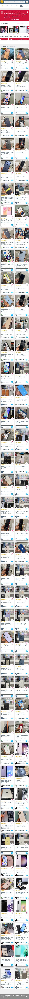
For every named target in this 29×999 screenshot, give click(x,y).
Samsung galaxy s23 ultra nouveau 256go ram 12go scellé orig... (22, 758)
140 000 (4, 554)
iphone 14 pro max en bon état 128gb (7, 131)
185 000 (18, 420)
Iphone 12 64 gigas (6, 623)
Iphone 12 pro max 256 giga (21, 198)
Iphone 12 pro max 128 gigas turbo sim (21, 646)
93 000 (3, 577)
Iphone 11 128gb (5, 645)
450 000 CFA (12, 34)
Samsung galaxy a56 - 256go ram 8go (22, 915)
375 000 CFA (23, 34)
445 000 (19, 487)
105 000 (18, 644)
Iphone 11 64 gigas (6, 847)
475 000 (19, 801)
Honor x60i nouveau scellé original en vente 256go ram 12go (7, 870)
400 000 (19, 980)
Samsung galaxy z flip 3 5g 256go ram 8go (7, 960)
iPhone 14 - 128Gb (5, 85)
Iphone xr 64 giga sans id (22, 691)
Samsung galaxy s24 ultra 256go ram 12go (22, 803)
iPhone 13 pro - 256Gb (21, 107)
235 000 (19, 106)
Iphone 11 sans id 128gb (22, 533)
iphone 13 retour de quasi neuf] (22, 736)
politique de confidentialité (12, 997)
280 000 (19, 577)
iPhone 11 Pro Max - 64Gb (22, 243)
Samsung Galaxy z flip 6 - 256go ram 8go (7, 983)
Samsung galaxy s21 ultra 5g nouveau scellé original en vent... (7, 826)
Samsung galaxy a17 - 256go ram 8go (22, 938)
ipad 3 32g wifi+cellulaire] (7, 803)
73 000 (18, 554)
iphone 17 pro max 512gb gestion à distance (22, 63)
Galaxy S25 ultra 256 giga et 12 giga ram (22, 983)
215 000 (4, 83)
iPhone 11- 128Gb (20, 354)
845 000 (4, 397)
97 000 (4, 621)
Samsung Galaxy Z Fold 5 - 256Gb (7, 512)
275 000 (4, 778)
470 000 (19, 778)
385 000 (19, 756)
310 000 (18, 442)
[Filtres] (26, 6)
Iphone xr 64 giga (5, 713)
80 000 (4, 666)
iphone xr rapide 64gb (21, 399)
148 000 (19, 509)
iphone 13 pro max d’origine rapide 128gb (22, 265)
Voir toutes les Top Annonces (22, 23)
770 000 (19, 61)
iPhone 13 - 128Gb (5, 107)
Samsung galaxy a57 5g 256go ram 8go (7, 781)
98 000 (4, 689)
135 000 (18, 240)
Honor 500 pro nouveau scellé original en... (18, 36)
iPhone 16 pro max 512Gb (22, 467)
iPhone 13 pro (19, 152)
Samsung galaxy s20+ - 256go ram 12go (7, 915)
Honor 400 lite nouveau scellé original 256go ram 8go (22, 960)
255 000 (19, 83)
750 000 (4, 173)
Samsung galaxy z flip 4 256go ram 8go (22, 893)
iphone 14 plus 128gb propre (7, 310)
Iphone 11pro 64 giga (6, 690)
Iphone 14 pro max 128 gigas (21, 579)
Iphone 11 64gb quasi (6, 757)
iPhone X (18, 286)
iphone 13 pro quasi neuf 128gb (7, 444)
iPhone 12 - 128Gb (5, 421)
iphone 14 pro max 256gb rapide (7, 243)
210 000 (4, 307)
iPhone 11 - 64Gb (5, 376)
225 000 (19, 913)
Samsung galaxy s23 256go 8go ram (22, 870)
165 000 (18, 151)
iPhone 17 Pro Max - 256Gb (7, 400)
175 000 (18, 263)
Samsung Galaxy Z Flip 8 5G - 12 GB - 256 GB (7, 220)
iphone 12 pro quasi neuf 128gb (22, 332)
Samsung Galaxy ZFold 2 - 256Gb (7, 467)
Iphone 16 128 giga (6, 600)
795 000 (4, 61)
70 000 (4, 711)
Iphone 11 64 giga (5, 668)
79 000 (4, 644)
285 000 (4, 128)
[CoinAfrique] (2, 2)
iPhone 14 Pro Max (20, 376)
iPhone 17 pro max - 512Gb (7, 175)
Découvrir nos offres (14, 19)
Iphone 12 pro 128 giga (21, 600)
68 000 (18, 846)
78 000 (4, 846)
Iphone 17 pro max (6, 735)
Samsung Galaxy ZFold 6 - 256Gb (21, 489)
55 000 (3, 801)
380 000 (4, 980)
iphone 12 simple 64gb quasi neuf (7, 355)
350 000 (4, 599)
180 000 (4, 106)
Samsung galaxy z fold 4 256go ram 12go (7, 938)
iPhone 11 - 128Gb (20, 309)
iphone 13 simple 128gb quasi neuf (22, 422)
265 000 (19, 868)
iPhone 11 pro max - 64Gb (7, 332)
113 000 (4, 532)
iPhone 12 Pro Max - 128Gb (7, 265)
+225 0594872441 (15, 16)
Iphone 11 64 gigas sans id (22, 848)
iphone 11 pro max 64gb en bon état (7, 489)
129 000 (18, 307)
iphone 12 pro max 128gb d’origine (22, 220)
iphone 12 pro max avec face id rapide (7, 153)
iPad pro (18, 780)
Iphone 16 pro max (20, 825)
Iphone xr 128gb (5, 533)
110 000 (4, 263)
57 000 (18, 689)
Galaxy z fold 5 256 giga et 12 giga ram (22, 444)
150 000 (18, 218)
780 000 (4, 733)
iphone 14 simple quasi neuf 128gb (7, 287)
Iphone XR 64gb (5, 578)
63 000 (18, 397)
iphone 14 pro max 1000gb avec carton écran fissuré (7, 198)
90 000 (18, 711)
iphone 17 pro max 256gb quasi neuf (7, 63)
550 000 (19, 464)
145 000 (18, 599)
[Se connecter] (27, 2)
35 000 (18, 285)
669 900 (4, 218)
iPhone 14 (18, 85)
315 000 (4, 509)
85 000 (3, 375)
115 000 (4, 151)
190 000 (4, 240)
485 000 (19, 823)
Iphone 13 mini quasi (6, 892)
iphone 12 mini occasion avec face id (22, 557)
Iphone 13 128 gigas (21, 623)
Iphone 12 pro (19, 668)
